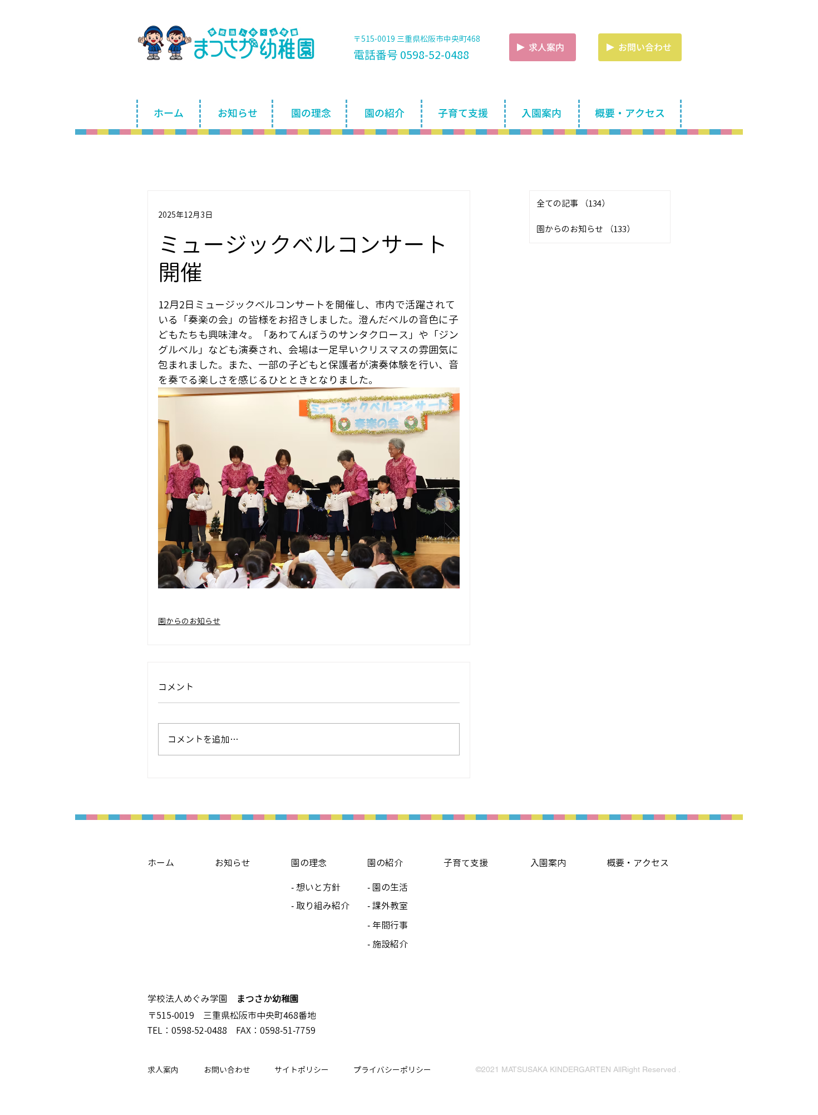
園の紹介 (385, 863)
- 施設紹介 (387, 944)
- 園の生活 (387, 887)
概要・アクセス (638, 863)
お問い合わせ (227, 1069)
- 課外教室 (387, 906)
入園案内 (548, 863)
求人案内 (163, 1069)
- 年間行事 (387, 925)
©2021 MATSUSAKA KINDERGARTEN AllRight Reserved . (578, 1069)
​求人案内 (546, 47)
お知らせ (232, 863)
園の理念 (309, 863)
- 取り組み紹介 (320, 906)
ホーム (160, 863)
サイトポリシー (301, 1069)
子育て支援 (466, 863)
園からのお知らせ (189, 621)
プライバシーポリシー (392, 1069)
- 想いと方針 (316, 887)
